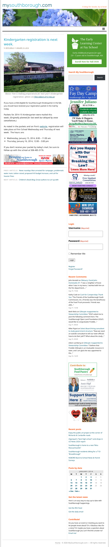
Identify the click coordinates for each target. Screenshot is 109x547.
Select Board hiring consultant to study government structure (86, 329)
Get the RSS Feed (75, 508)
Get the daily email (76, 511)
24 (91, 485)
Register (72, 266)
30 (86, 488)
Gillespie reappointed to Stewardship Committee (83, 312)
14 (76, 483)
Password (78, 240)
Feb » (77, 491)
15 (81, 483)
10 (91, 480)
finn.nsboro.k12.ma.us (44, 96)
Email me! (72, 533)
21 (76, 485)
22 (81, 485)
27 (71, 488)
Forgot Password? (75, 269)
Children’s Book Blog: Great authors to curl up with (38, 179)
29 (81, 488)
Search (100, 77)
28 (76, 488)
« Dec (71, 491)
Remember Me (78, 253)
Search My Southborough (81, 72)
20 (71, 485)
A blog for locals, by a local (94, 7)
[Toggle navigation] (103, 29)
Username (79, 228)
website (43, 126)
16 (86, 483)
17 (91, 483)
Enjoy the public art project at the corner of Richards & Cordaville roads (85, 434)
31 (91, 488)
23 (86, 485)
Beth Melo (10, 48)
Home (57, 542)
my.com (27, 5)
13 (71, 483)
